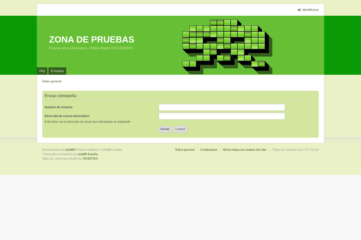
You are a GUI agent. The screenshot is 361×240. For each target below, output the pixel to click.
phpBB (70, 149)
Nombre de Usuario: (59, 107)
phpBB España (88, 154)
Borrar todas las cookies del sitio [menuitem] (244, 149)
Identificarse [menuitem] (311, 10)
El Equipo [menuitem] (57, 71)
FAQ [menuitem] (42, 71)
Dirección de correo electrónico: (67, 116)
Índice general (184, 149)
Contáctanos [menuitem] (208, 149)
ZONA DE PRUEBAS (91, 39)
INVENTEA (90, 158)
